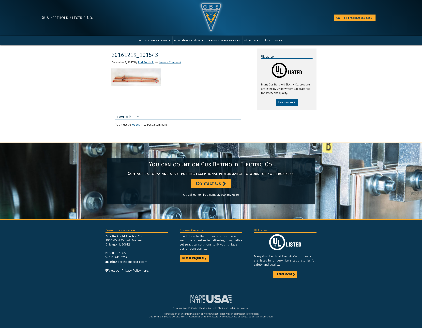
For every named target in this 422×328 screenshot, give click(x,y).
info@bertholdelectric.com (128, 262)
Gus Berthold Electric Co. (67, 17)
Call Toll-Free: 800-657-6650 (354, 18)
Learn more (285, 102)
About (267, 40)
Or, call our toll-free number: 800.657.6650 (211, 194)
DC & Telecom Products (187, 40)
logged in (137, 124)
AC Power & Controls (156, 40)
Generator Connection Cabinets (224, 40)
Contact (278, 40)
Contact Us (208, 183)
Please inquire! (193, 258)
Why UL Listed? (252, 40)
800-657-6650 (118, 253)
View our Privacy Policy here (128, 270)
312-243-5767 (118, 257)
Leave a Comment (170, 62)
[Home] (140, 40)
